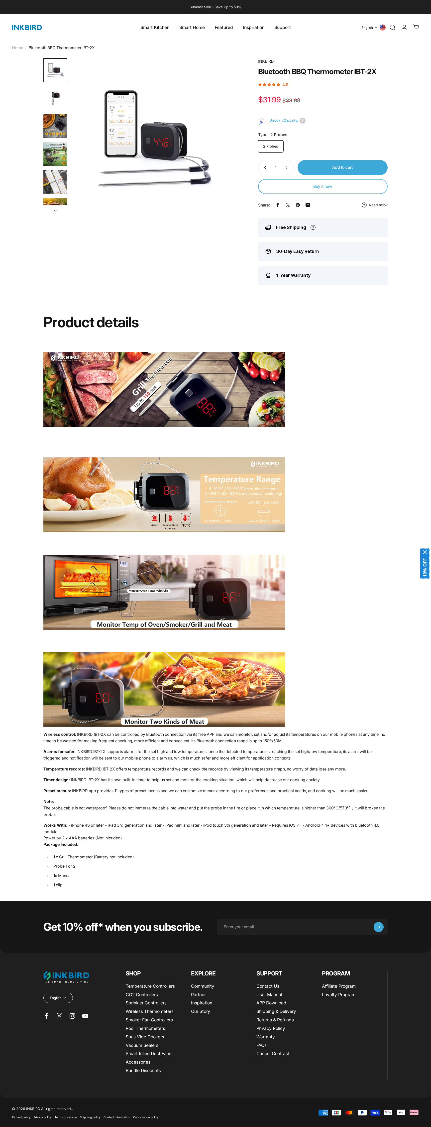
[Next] (225, 152)
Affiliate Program (339, 986)
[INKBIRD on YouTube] (85, 1016)
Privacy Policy (270, 1028)
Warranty (265, 1036)
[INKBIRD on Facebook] (46, 1016)
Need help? (378, 205)
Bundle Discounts (143, 1070)
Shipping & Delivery (276, 1011)
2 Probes (270, 146)
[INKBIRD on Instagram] (72, 1016)
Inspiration (201, 1002)
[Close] (425, 552)
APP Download (271, 1002)
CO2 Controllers (142, 994)
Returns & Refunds (275, 1019)
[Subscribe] (379, 927)
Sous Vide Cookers (145, 1036)
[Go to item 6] (55, 210)
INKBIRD (266, 61)
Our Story (200, 1011)
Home (17, 47)
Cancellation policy (146, 1117)
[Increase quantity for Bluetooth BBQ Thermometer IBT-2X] (287, 167)
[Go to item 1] (55, 98)
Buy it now (322, 186)
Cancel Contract (273, 1053)
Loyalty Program (338, 994)
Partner (198, 994)
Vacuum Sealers (142, 1045)
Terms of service (66, 1117)
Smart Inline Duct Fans (148, 1053)
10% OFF (425, 567)
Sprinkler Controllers (146, 1002)
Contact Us (267, 986)
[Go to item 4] (55, 154)
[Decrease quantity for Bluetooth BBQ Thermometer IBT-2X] (264, 167)
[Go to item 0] (55, 70)
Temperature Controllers (150, 986)
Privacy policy (42, 1117)
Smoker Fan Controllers (149, 1019)
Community (202, 986)
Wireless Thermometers (150, 1011)
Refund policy (21, 1117)
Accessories (138, 1062)
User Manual (269, 994)
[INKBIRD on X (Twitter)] (59, 1016)
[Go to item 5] (55, 182)
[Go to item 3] (55, 126)
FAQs (261, 1045)
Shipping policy (90, 1117)
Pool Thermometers (145, 1028)
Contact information (117, 1117)
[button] (369, 27)
